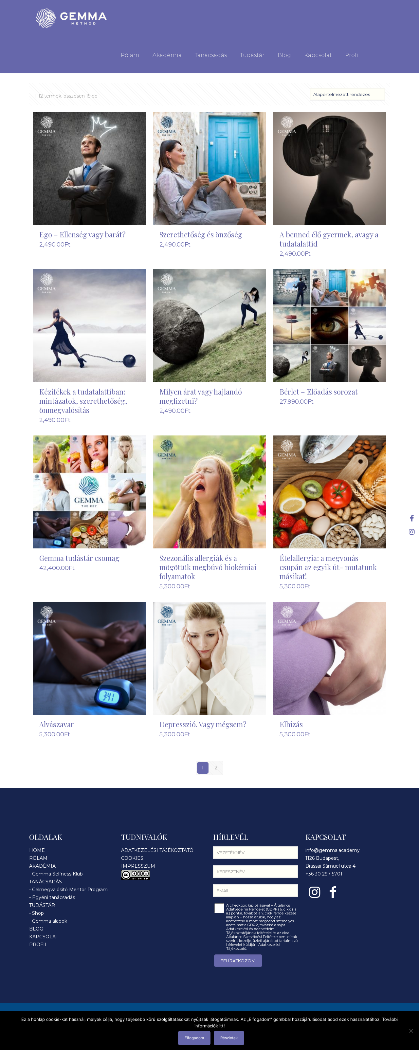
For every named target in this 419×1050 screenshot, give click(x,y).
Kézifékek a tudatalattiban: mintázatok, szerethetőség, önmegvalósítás (83, 401)
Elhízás (291, 724)
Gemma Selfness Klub (57, 874)
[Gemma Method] (71, 18)
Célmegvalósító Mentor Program (70, 890)
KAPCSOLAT (43, 937)
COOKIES (132, 858)
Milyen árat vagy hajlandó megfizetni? (200, 396)
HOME (37, 850)
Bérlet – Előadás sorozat (319, 391)
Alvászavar (56, 724)
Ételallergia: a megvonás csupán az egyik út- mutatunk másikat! (328, 567)
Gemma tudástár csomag (79, 558)
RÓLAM (38, 858)
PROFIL (38, 945)
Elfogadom (194, 1038)
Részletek (229, 1038)
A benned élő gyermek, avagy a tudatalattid (329, 239)
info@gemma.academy (332, 850)
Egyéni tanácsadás (53, 897)
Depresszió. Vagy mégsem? (202, 724)
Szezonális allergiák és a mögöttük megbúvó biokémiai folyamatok (207, 567)
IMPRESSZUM (138, 866)
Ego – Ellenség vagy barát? (82, 234)
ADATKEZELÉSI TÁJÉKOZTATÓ (157, 850)
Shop (38, 913)
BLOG (36, 929)
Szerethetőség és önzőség (200, 234)
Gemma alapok (49, 921)
